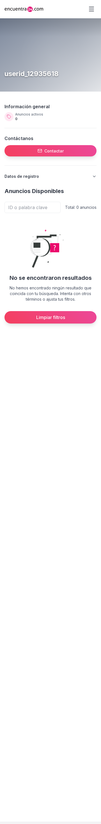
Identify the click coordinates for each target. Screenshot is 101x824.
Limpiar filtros (50, 317)
